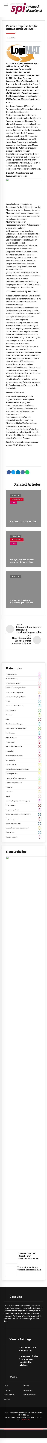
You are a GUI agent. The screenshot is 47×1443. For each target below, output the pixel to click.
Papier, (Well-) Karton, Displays (23, 778)
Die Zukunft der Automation (23, 521)
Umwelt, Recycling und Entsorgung (23, 801)
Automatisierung (23, 679)
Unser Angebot (9, 1394)
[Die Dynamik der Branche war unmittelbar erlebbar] (23, 549)
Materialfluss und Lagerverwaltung (23, 769)
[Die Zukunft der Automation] (23, 508)
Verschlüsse (23, 832)
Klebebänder (23, 742)
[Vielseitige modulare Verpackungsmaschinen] (23, 589)
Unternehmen (23, 805)
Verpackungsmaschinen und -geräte (23, 814)
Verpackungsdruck (23, 810)
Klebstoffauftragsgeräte (23, 746)
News (13, 503)
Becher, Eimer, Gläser (23, 683)
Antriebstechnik (23, 674)
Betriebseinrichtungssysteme (23, 688)
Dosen (23, 701)
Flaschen (23, 715)
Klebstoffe (23, 751)
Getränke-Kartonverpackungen (23, 728)
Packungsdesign (23, 774)
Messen (26, 1386)
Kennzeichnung (23, 737)
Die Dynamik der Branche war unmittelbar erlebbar (22, 560)
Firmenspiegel (28, 1390)
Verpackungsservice (23, 819)
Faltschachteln (23, 710)
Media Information (30, 1394)
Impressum (26, 1420)
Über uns (7, 1399)
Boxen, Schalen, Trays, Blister (23, 697)
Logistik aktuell (23, 765)
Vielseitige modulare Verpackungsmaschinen (21, 601)
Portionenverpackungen (23, 783)
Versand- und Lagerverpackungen (23, 828)
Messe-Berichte (17, 499)
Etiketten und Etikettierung (23, 706)
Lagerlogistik (23, 760)
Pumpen (23, 787)
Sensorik (23, 792)
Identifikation (23, 733)
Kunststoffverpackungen (23, 756)
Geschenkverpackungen (23, 724)
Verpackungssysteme (23, 823)
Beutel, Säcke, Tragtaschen (23, 692)
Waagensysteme (23, 837)
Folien (23, 719)
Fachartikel (16, 495)
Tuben (23, 796)
